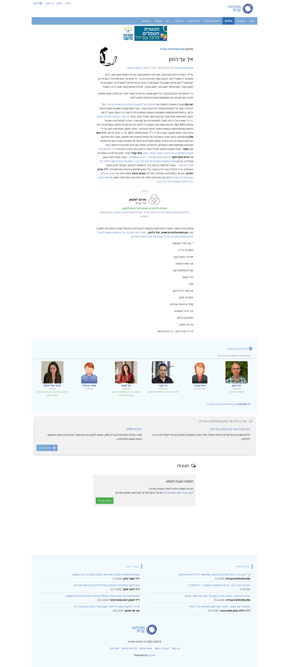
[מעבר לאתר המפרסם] (144, 33)
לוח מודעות (194, 21)
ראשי (252, 21)
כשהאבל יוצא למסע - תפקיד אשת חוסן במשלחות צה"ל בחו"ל (219, 606)
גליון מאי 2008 (134, 429)
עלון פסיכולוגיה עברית (172, 49)
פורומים (179, 21)
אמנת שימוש (145, 648)
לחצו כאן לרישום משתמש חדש (178, 492)
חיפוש (36, 3)
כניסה (68, 3)
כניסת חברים (104, 500)
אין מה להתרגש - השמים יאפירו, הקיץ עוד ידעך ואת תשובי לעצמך (217, 596)
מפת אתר (114, 648)
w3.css (151, 655)
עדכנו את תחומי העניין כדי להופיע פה (227, 404)
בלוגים (228, 21)
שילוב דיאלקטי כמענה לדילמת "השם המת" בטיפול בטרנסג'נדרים (107, 606)
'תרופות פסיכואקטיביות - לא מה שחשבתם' (150, 157)
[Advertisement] (164, 531)
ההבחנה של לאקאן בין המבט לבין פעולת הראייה (131, 104)
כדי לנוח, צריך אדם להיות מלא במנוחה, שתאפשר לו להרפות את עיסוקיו (214, 574)
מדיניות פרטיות (129, 648)
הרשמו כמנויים (134, 67)
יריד (168, 21)
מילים (190, 331)
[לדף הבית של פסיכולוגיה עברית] (240, 8)
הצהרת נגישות (161, 648)
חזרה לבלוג (45, 448)
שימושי (158, 21)
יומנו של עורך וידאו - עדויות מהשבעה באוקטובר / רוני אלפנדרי (218, 585)
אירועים (146, 21)
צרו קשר (49, 3)
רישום (59, 3)
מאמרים (241, 21)
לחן (172, 331)
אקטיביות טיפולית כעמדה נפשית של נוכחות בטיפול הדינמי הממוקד (106, 574)
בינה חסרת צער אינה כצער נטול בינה (230, 429)
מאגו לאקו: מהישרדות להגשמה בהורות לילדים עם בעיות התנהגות (106, 585)
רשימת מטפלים (212, 21)
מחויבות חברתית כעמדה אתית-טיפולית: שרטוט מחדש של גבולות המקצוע (103, 596)
